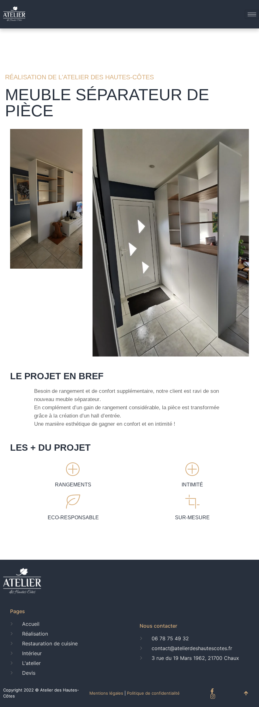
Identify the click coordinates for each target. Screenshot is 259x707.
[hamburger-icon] (252, 14)
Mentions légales (106, 693)
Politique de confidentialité (153, 693)
